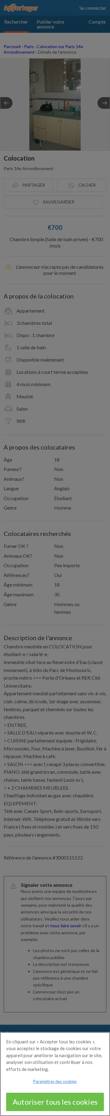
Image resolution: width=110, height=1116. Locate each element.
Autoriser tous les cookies (55, 1101)
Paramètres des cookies (55, 1081)
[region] (55, 1074)
